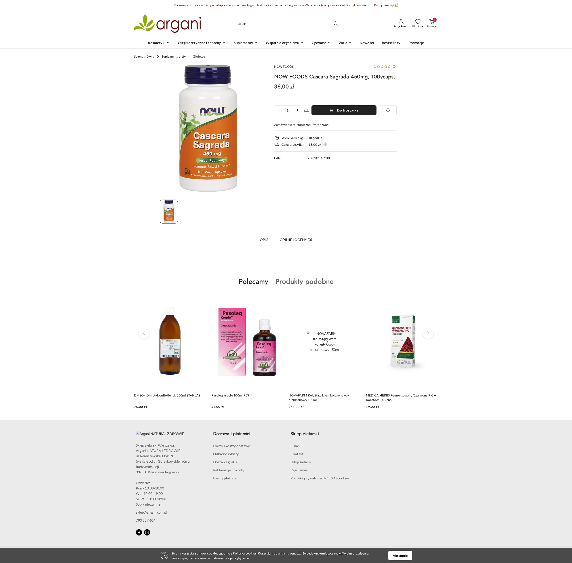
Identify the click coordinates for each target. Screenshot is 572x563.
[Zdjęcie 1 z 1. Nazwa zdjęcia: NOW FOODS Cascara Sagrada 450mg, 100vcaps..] (169, 212)
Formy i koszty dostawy (231, 446)
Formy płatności (225, 478)
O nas (295, 446)
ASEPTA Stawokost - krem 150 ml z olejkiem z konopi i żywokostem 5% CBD (398, 397)
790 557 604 (145, 520)
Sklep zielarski (301, 462)
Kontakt (296, 454)
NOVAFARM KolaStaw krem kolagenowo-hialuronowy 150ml (241, 397)
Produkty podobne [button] (304, 281)
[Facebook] (139, 532)
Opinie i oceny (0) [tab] (296, 239)
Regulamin (298, 470)
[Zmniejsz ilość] (277, 110)
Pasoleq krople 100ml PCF (153, 395)
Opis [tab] (264, 239)
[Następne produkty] (428, 333)
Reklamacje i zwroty (228, 470)
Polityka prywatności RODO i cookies (319, 478)
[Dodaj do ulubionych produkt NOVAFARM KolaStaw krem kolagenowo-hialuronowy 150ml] (278, 298)
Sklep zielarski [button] (304, 433)
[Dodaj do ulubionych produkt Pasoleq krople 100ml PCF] (201, 298)
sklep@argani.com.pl (151, 512)
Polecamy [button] (253, 281)
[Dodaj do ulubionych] (388, 110)
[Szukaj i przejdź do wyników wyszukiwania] (336, 23)
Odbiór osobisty (226, 454)
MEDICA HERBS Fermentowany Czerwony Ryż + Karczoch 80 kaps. (324, 397)
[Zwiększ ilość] (297, 110)
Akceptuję (400, 555)
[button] (385, 66)
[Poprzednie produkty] (144, 333)
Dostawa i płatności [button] (231, 433)
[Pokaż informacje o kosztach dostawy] (325, 144)
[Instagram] (147, 532)
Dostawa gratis (225, 462)
